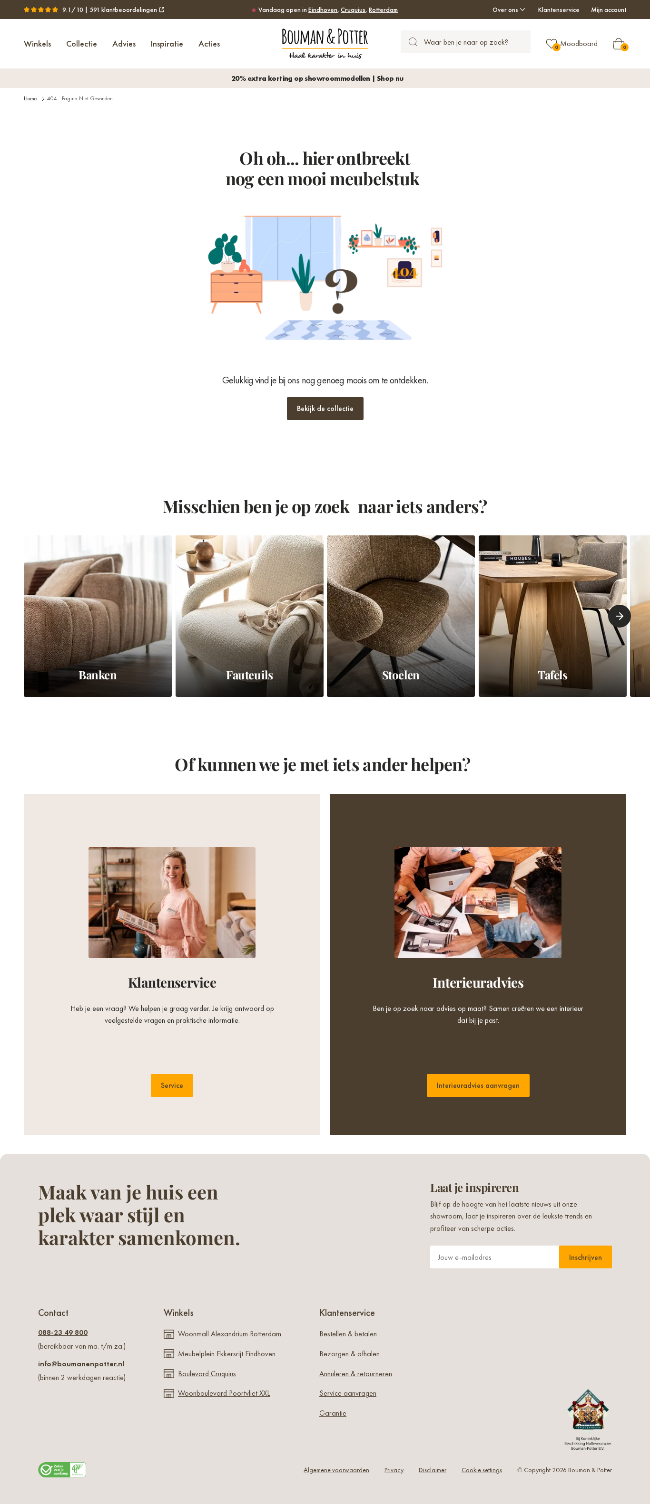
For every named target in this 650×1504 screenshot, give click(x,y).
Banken (98, 675)
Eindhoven (322, 9)
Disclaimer (432, 1470)
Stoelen (401, 675)
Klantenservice (559, 9)
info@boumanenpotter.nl (81, 1364)
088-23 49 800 (63, 1332)
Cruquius (353, 9)
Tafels (552, 675)
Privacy (394, 1470)
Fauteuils (249, 675)
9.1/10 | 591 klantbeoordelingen (109, 9)
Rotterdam (383, 9)
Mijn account (608, 9)
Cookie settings (482, 1470)
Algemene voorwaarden (336, 1470)
